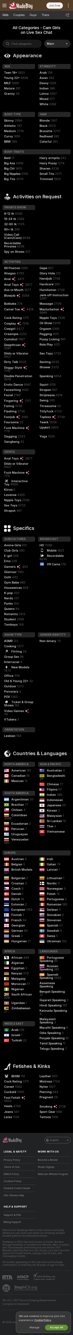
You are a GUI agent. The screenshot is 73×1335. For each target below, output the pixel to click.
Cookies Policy (12, 1181)
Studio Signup (46, 1167)
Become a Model (48, 1160)
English (54, 1140)
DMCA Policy (11, 1174)
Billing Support (12, 1222)
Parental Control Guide (17, 1188)
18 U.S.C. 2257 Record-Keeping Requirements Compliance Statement (29, 1302)
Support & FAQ (12, 1215)
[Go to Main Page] (22, 5)
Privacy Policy (12, 1160)
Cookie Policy (42, 1320)
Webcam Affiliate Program (53, 1174)
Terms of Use (11, 1167)
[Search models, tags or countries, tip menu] (67, 15)
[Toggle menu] (4, 5)
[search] (22, 44)
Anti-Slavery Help (14, 1195)
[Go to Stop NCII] (26, 1288)
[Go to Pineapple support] (6, 1288)
